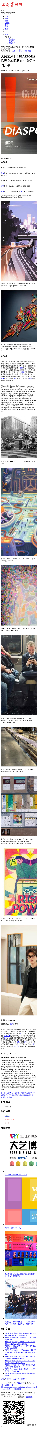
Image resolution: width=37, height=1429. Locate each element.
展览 (6, 21)
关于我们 (12, 39)
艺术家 (7, 23)
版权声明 (12, 41)
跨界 (6, 27)
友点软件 (29, 1397)
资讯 (6, 18)
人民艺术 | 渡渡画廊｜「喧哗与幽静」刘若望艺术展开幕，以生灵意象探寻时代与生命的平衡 (20, 1352)
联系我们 (12, 43)
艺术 (22, 191)
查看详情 (27, 51)
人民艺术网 (21, 1383)
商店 (6, 29)
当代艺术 (7, 1036)
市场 (6, 25)
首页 (6, 16)
